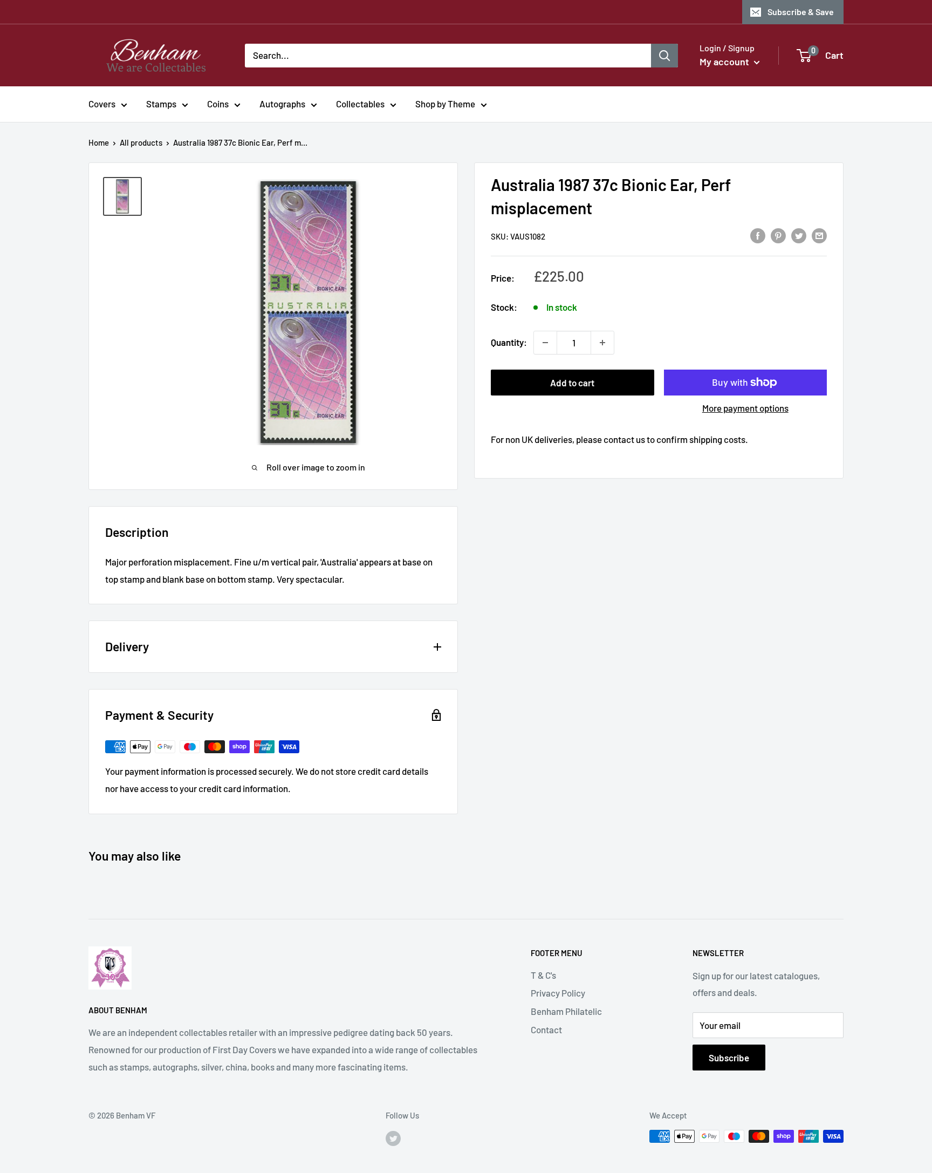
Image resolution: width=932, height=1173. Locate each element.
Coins (218, 103)
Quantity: (509, 342)
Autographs (282, 103)
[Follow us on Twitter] (393, 1138)
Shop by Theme (445, 103)
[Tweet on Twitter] (798, 235)
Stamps (161, 103)
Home (98, 142)
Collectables (360, 103)
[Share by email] (819, 235)
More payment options (745, 408)
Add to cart (572, 382)
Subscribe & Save (800, 11)
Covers (101, 103)
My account (725, 61)
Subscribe (729, 1057)
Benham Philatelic (566, 1011)
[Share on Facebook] (757, 235)
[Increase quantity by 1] (602, 342)
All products (141, 142)
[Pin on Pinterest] (778, 235)
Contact (546, 1029)
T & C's (543, 975)
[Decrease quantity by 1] (545, 342)
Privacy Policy (558, 992)
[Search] (664, 55)
